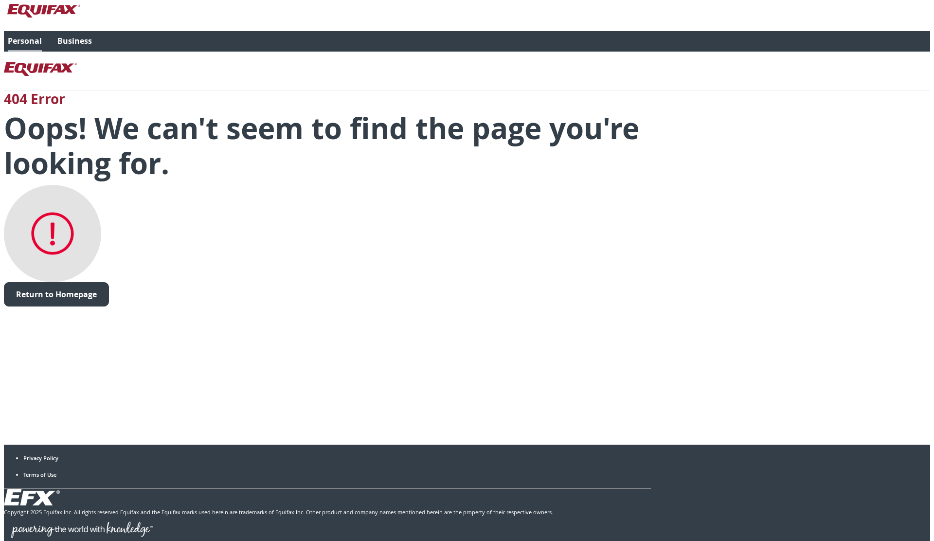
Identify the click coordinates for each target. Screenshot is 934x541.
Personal (25, 41)
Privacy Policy (40, 458)
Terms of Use (39, 474)
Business (74, 41)
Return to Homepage (56, 294)
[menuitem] (25, 41)
